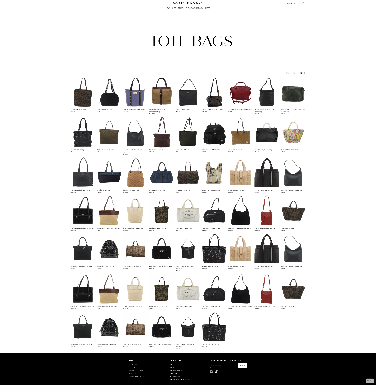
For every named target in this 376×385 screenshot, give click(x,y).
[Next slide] (92, 92)
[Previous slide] (73, 92)
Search (172, 367)
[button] (295, 73)
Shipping (132, 367)
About (172, 364)
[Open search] (295, 3)
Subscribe (242, 365)
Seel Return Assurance (136, 376)
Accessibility (133, 373)
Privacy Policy (174, 373)
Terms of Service (175, 376)
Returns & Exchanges (136, 370)
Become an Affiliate (176, 370)
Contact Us (132, 364)
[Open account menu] (299, 3)
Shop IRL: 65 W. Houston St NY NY (180, 379)
